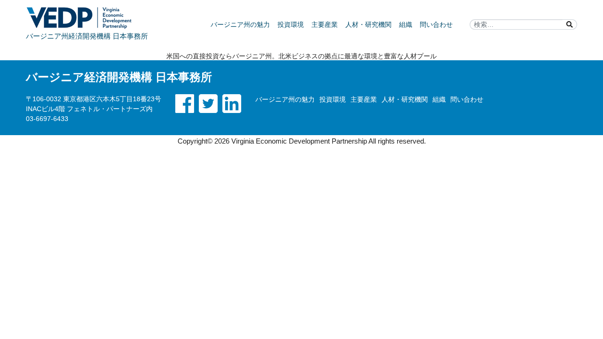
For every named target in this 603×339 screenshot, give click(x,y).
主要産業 (324, 24)
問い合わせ (436, 24)
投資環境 (290, 24)
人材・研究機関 (368, 24)
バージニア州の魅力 (240, 24)
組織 (405, 24)
